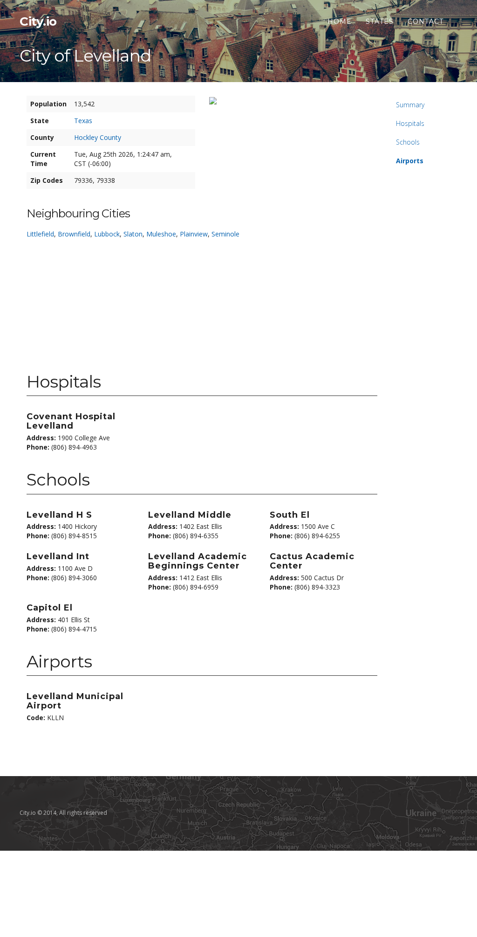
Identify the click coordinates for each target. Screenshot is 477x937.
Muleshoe (161, 233)
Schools (408, 142)
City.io (38, 21)
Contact (425, 21)
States (380, 21)
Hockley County (97, 137)
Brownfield (74, 233)
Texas (83, 120)
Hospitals (410, 123)
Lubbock (107, 233)
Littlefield (40, 233)
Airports (409, 160)
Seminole (225, 233)
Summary (410, 104)
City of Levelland (85, 55)
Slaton (133, 233)
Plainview (194, 233)
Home (339, 21)
